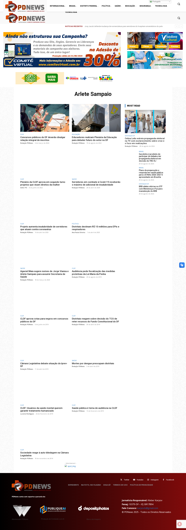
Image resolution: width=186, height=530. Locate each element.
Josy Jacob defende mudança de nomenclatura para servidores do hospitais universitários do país (124, 26)
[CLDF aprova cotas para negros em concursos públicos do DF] (44, 299)
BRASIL (141, 151)
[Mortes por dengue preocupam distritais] (96, 344)
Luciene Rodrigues (27, 414)
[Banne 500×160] (155, 60)
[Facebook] (163, 479)
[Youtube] (134, 479)
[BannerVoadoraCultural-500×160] (155, 41)
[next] (181, 26)
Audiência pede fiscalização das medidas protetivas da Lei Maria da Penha (93, 272)
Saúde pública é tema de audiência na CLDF (94, 408)
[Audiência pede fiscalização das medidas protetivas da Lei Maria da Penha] (96, 252)
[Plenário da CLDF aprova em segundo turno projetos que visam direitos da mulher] (44, 163)
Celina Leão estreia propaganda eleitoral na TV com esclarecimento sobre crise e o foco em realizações (145, 141)
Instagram (155, 480)
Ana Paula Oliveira (78, 232)
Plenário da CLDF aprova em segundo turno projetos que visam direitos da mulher (42, 183)
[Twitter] (121, 479)
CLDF (22, 134)
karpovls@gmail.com (147, 508)
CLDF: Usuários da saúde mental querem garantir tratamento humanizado (41, 409)
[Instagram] (148, 479)
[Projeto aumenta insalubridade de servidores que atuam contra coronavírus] (44, 207)
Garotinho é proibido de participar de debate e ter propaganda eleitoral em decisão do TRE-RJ (150, 157)
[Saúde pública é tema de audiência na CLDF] (96, 389)
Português (156, 2)
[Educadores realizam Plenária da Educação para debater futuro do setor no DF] (96, 118)
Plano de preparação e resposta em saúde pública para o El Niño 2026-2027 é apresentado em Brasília (151, 173)
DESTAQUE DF (130, 135)
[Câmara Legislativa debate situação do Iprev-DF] (44, 344)
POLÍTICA (75, 223)
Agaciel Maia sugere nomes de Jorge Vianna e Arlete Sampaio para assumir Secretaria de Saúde (44, 274)
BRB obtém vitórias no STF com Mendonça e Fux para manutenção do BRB (150, 188)
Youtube (140, 480)
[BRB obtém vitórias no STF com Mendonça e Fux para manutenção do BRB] (131, 189)
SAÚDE (74, 179)
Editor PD (23, 188)
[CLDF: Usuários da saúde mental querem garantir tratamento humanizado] (44, 389)
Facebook (170, 480)
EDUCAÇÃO (76, 134)
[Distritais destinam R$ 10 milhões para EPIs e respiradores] (96, 207)
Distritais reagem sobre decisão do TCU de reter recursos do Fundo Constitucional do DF (95, 320)
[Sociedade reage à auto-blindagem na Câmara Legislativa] (44, 433)
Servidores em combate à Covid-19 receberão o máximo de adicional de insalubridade (96, 183)
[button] (179, 18)
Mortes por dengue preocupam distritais (93, 363)
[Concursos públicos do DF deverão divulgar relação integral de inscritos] (44, 118)
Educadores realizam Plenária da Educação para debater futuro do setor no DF (94, 138)
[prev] (176, 26)
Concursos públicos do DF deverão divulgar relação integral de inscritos (42, 138)
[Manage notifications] (179, 524)
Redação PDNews (26, 143)
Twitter (126, 480)
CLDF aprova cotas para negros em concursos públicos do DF (44, 320)
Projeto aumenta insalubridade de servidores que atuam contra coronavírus (43, 228)
